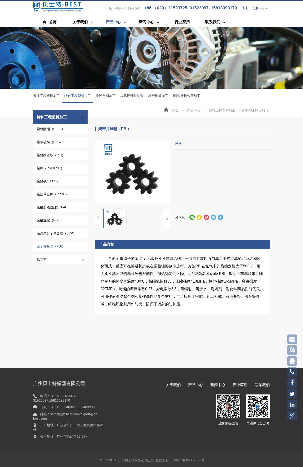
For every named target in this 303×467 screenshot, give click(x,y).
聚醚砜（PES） (48, 181)
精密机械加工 (158, 96)
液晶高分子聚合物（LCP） (56, 233)
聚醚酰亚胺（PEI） (51, 155)
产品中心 (193, 110)
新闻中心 (217, 385)
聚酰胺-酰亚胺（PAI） (53, 207)
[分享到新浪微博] (206, 217)
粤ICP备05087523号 (189, 460)
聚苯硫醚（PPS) (49, 142)
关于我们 (173, 385)
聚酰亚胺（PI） (48, 220)
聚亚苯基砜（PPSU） (53, 194)
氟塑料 (42, 259)
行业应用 (240, 385)
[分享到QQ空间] (213, 217)
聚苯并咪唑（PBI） (51, 246)
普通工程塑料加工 (46, 96)
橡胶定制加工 (106, 96)
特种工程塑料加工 (77, 96)
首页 (175, 110)
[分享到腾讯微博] (199, 217)
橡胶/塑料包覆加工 (186, 96)
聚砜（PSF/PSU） (50, 168)
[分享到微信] (192, 217)
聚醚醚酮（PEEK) (50, 129)
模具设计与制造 (131, 96)
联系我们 (262, 385)
